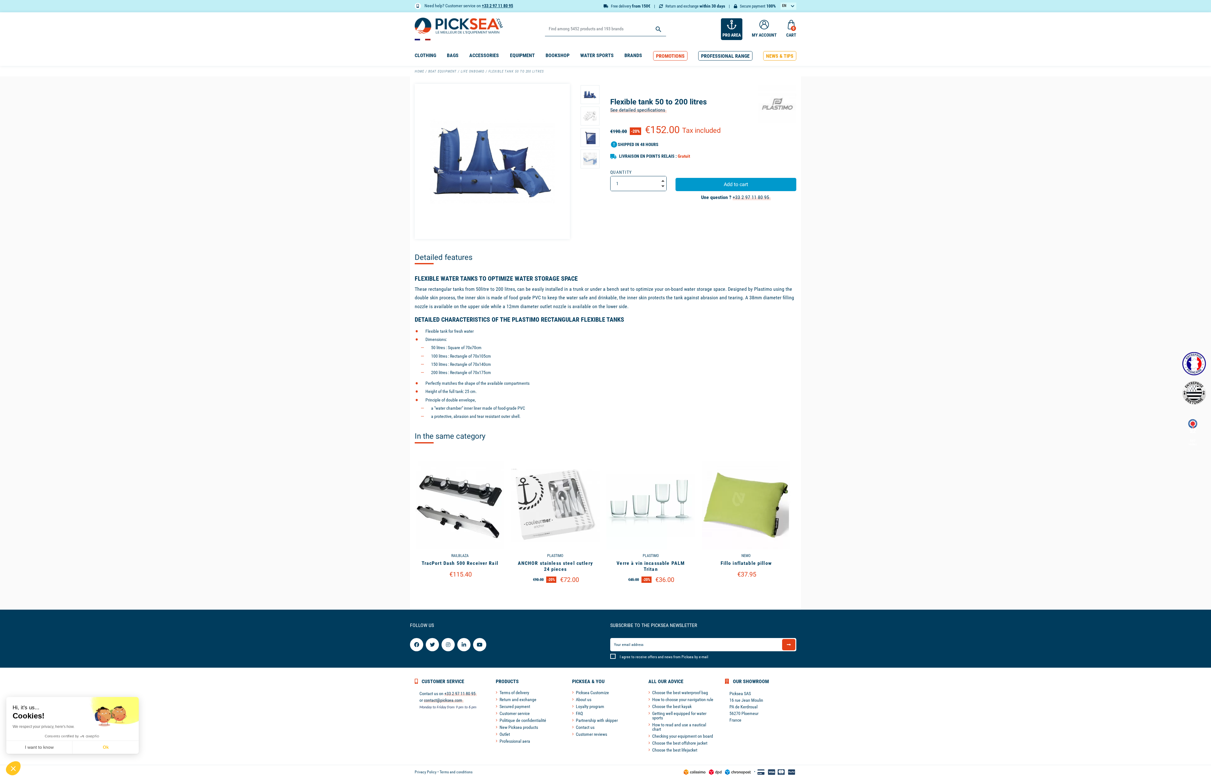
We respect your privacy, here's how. (43, 726)
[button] (670, 56)
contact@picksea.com (443, 700)
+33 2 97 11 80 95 (497, 5)
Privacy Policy (425, 772)
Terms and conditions (456, 772)
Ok (106, 747)
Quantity (621, 172)
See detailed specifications (637, 110)
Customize (460, 591)
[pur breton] (1194, 392)
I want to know (39, 747)
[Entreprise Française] (1194, 364)
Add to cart (736, 184)
